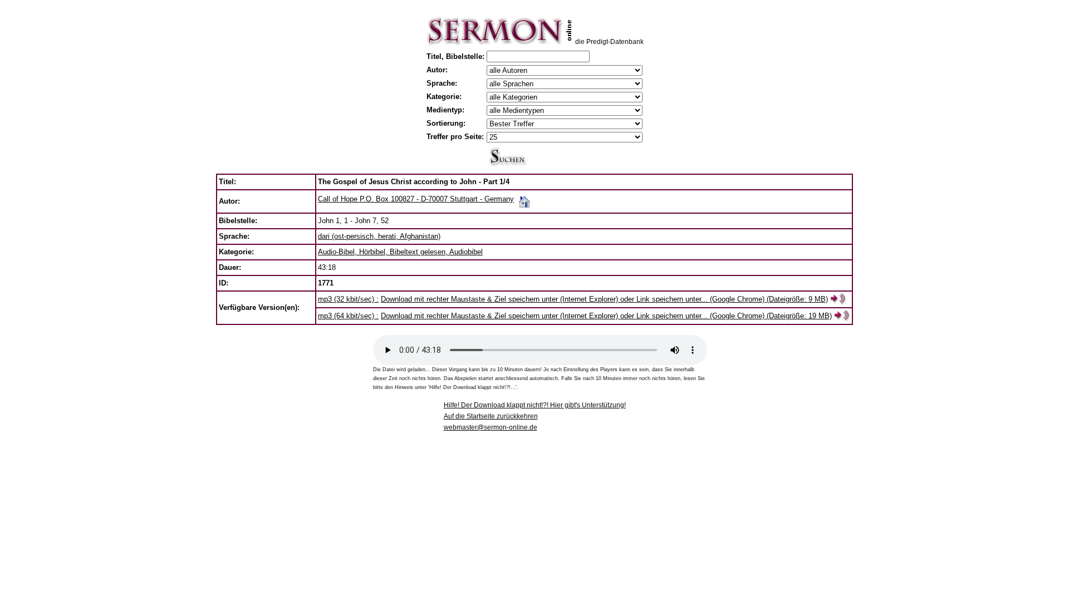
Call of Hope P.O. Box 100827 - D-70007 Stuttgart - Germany (416, 199)
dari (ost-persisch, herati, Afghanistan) (379, 236)
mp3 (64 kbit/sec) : (348, 316)
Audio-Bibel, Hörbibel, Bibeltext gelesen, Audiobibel (400, 252)
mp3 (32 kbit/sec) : (348, 299)
